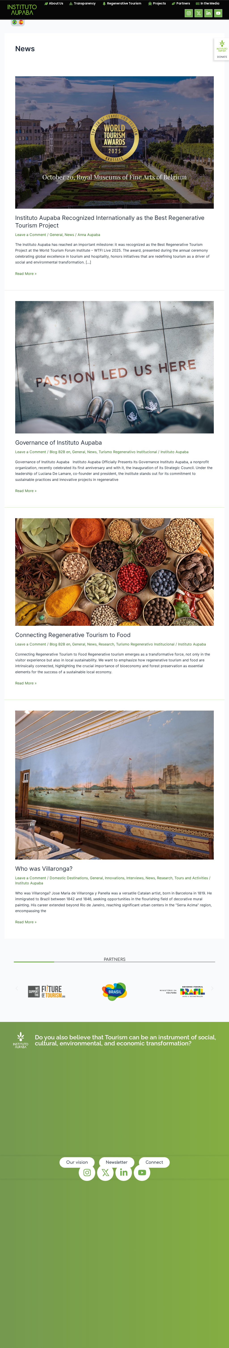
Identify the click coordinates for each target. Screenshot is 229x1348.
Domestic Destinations (69, 878)
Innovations (114, 878)
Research (106, 644)
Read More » (26, 273)
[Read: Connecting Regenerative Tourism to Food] (114, 571)
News (69, 234)
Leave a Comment (30, 234)
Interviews (135, 878)
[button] (16, 988)
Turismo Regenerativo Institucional (128, 452)
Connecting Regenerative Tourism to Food (73, 634)
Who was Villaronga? (43, 868)
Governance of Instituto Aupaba (58, 442)
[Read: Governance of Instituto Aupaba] (114, 367)
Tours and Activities (191, 878)
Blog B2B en (60, 452)
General (56, 234)
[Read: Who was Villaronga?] (114, 785)
